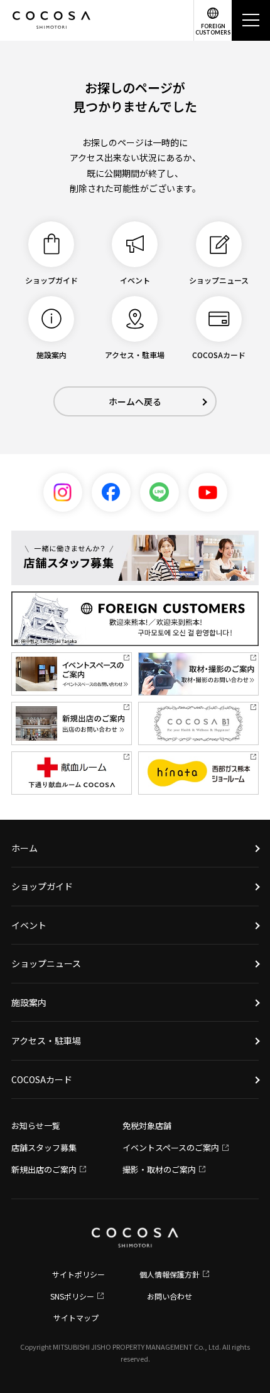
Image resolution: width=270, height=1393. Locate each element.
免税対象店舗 (146, 1125)
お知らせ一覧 (35, 1125)
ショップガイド (42, 886)
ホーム (24, 848)
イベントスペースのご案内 (170, 1147)
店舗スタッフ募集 (44, 1147)
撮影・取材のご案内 (159, 1169)
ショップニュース (46, 963)
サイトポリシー (78, 1274)
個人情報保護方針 (169, 1274)
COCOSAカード (41, 1079)
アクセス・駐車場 (46, 1040)
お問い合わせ (169, 1296)
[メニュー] (251, 20)
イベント (28, 925)
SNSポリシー (72, 1296)
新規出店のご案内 (44, 1169)
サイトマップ (76, 1317)
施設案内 (28, 1002)
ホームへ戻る (135, 401)
